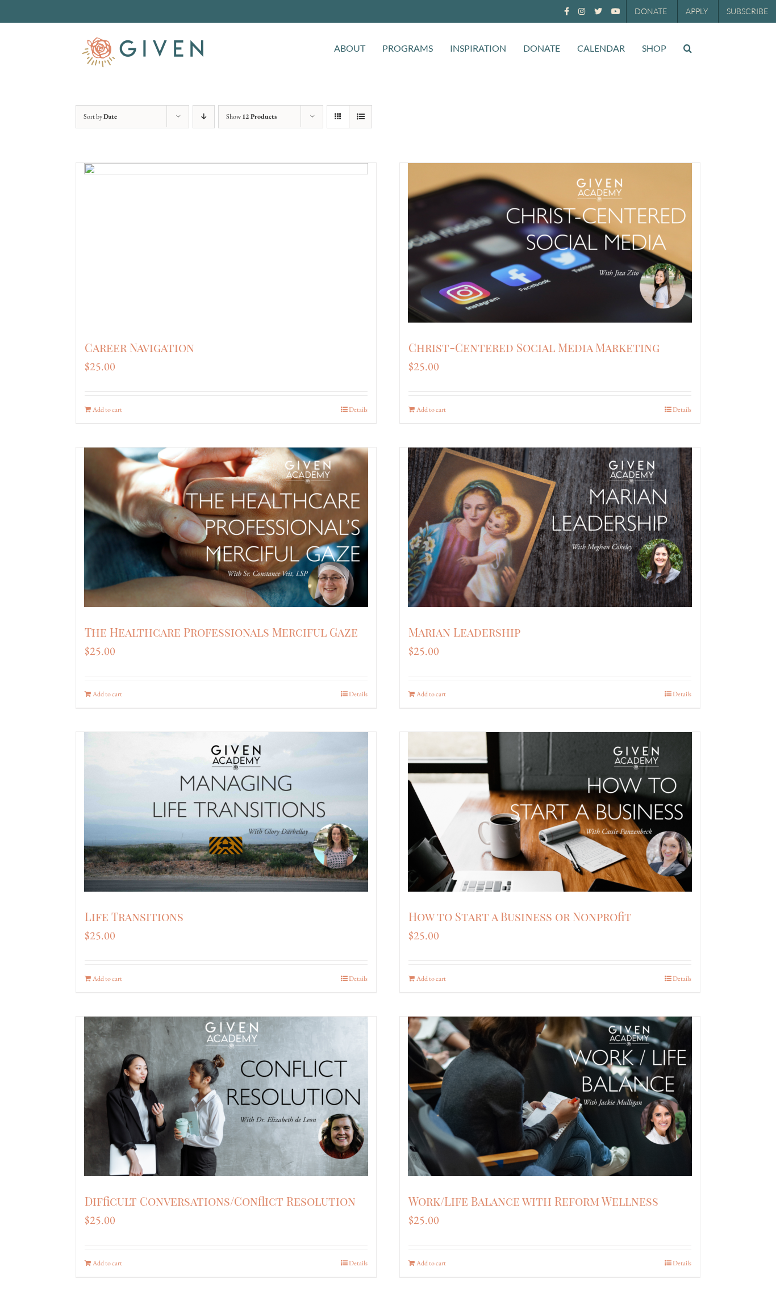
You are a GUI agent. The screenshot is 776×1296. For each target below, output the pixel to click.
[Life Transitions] (226, 812)
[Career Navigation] (226, 243)
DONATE (651, 11)
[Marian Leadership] (550, 527)
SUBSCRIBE (747, 11)
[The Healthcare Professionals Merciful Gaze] (226, 527)
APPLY (697, 11)
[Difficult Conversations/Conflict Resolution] (226, 1096)
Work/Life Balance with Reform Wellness (533, 1201)
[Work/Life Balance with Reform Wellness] (550, 1096)
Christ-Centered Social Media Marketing (534, 347)
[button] (687, 48)
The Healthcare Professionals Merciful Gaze (221, 631)
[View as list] (360, 117)
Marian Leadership (464, 631)
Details (358, 409)
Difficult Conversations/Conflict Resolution (220, 1201)
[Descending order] (204, 116)
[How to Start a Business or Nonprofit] (550, 812)
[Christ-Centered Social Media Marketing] (550, 243)
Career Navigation (139, 347)
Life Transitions (134, 916)
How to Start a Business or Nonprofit (520, 916)
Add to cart (107, 409)
